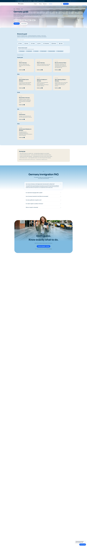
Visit (40, 43)
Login (61, 3)
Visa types (23, 20)
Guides (29, 20)
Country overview (17, 20)
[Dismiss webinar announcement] (70, 1)
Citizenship (47, 43)
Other (61, 43)
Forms (33, 20)
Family (33, 43)
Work (21, 43)
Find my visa (66, 3)
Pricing (40, 3)
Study (27, 43)
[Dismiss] (85, 541)
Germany (50, 3)
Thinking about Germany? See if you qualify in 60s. (80, 542)
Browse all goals (24, 23)
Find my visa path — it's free (43, 246)
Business (54, 43)
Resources (44, 3)
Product (35, 3)
